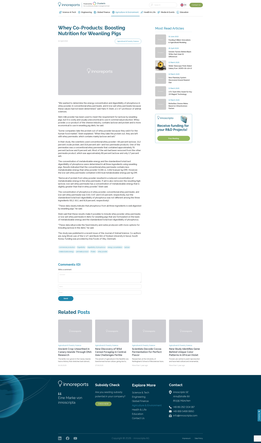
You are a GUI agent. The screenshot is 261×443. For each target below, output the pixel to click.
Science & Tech (140, 392)
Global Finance (140, 401)
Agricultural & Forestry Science (128, 41)
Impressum (186, 438)
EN (185, 5)
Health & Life (139, 409)
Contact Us (196, 5)
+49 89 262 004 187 (184, 406)
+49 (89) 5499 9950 (183, 411)
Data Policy (199, 438)
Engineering (138, 396)
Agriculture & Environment (147, 405)
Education (137, 413)
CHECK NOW (103, 404)
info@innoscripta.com (185, 415)
